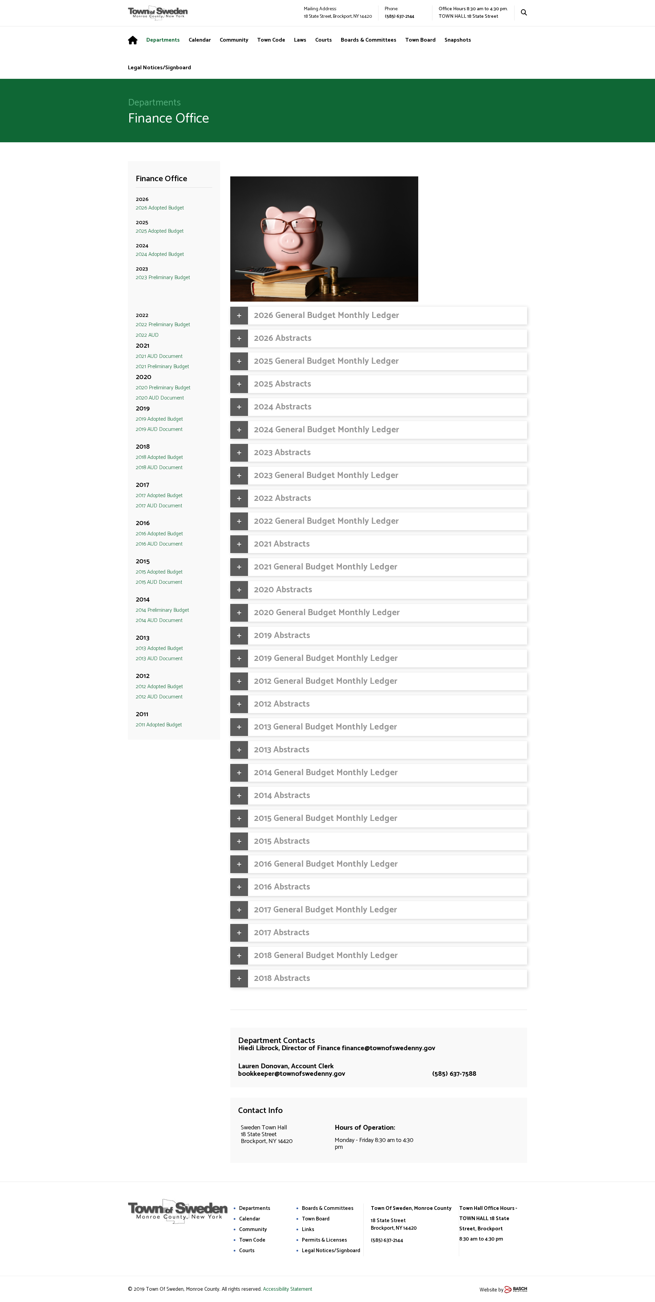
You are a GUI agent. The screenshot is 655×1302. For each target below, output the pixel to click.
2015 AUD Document (159, 582)
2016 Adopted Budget (159, 533)
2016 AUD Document (159, 544)
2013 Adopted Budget (159, 648)
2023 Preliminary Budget (163, 277)
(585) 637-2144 (399, 16)
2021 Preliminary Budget (162, 366)
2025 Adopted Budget (160, 231)
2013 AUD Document (159, 658)
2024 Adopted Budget (160, 254)
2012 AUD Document (159, 696)
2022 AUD (147, 335)
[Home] (137, 40)
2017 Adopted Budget (159, 495)
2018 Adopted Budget (159, 457)
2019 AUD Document (159, 429)
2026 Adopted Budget (160, 208)
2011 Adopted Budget (159, 724)
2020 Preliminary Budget (163, 387)
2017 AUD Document (159, 505)
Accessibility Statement (287, 1289)
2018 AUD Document (159, 467)
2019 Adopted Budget (159, 419)
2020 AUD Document (160, 398)
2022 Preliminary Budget (163, 324)
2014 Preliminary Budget (162, 610)
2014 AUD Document (159, 620)
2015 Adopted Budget (159, 572)
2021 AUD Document (159, 356)
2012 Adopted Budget (159, 686)
